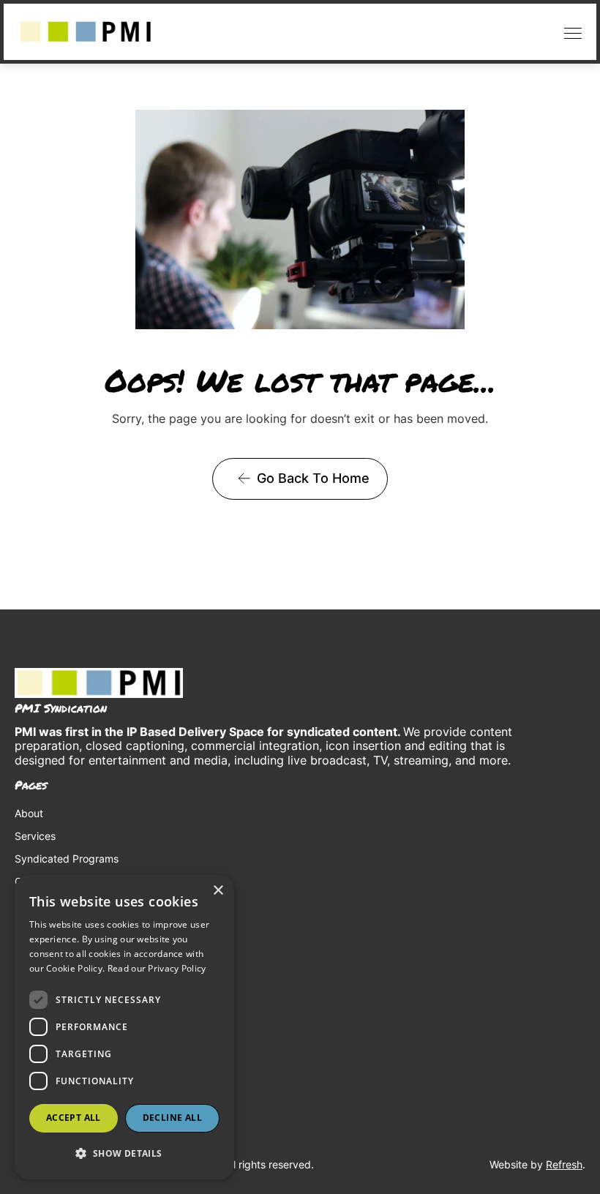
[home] (85, 32)
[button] (569, 32)
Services (35, 836)
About (29, 813)
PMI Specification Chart (71, 931)
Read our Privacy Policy (157, 968)
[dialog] (124, 1027)
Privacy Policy (48, 953)
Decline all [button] (172, 1117)
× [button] (217, 890)
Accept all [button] (73, 1117)
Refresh (564, 1164)
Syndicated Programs (67, 858)
